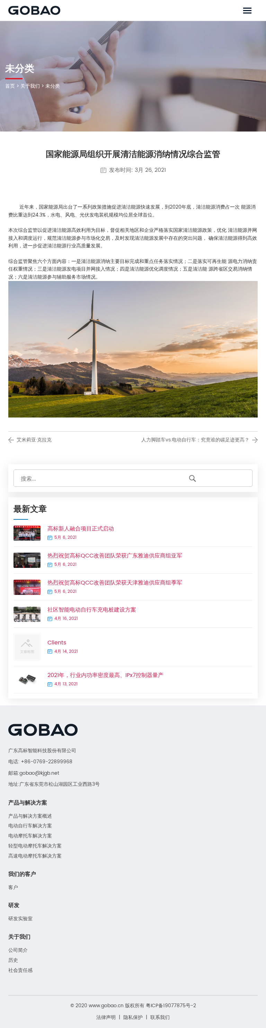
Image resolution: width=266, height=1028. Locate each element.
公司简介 (18, 951)
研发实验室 (20, 919)
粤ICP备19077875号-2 (171, 1006)
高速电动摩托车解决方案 (35, 856)
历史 (13, 961)
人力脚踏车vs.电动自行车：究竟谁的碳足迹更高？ (195, 440)
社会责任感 (20, 971)
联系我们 (160, 1017)
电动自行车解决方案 (30, 826)
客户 (13, 888)
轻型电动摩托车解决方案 (35, 846)
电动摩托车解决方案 (30, 836)
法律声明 (106, 1017)
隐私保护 (133, 1017)
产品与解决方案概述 (30, 816)
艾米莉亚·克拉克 (34, 440)
